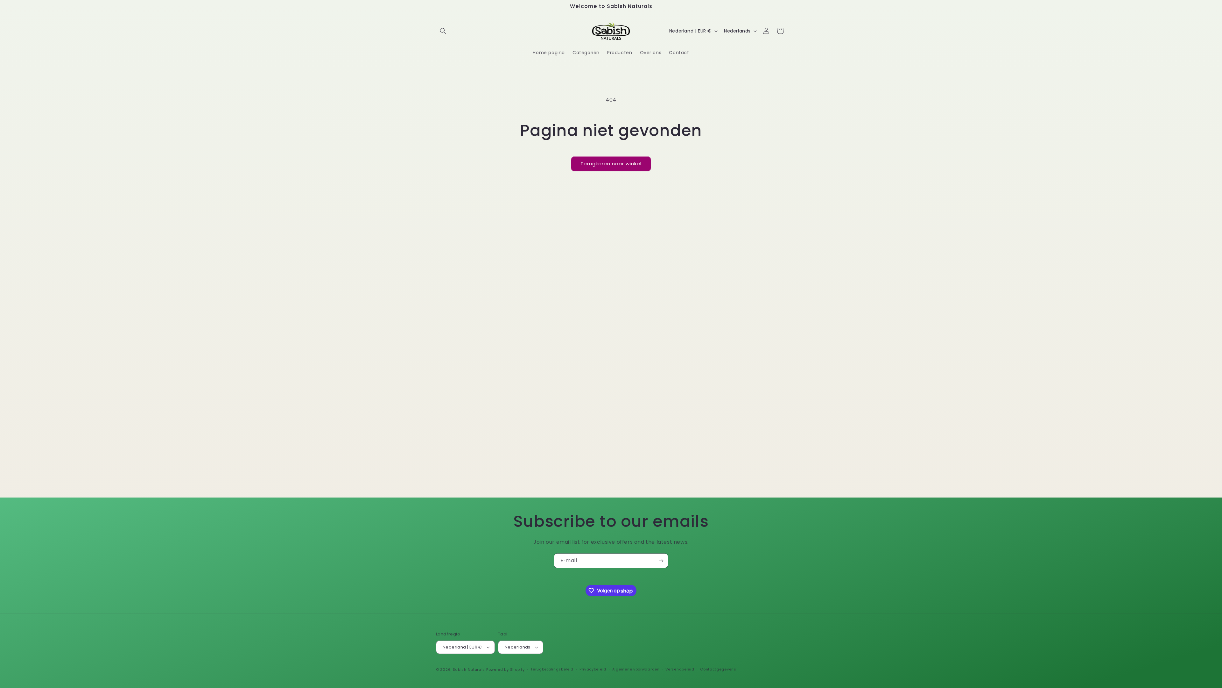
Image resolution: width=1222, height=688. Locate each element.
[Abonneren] (661, 560)
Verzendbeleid (679, 669)
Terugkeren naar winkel (611, 163)
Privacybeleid (592, 669)
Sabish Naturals (469, 669)
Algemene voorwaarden (636, 669)
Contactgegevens (718, 669)
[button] (443, 31)
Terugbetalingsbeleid (551, 669)
